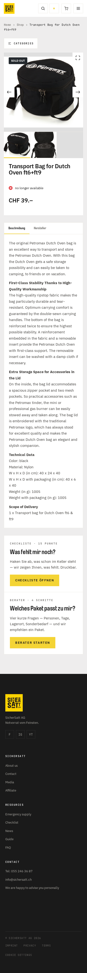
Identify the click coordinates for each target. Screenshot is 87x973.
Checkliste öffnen (34, 580)
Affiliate (10, 790)
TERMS (46, 945)
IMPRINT (11, 945)
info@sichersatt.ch (18, 880)
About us (11, 766)
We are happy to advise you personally (32, 888)
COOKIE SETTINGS (18, 955)
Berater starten (32, 643)
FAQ (8, 848)
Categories (24, 43)
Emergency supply (18, 814)
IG (20, 734)
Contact (10, 774)
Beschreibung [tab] (16, 228)
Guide (9, 839)
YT (31, 734)
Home (7, 25)
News (9, 831)
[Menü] (78, 8)
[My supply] (54, 8)
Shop (20, 25)
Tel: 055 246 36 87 (19, 871)
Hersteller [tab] (40, 228)
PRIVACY (29, 945)
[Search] (43, 8)
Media (9, 782)
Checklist (11, 822)
